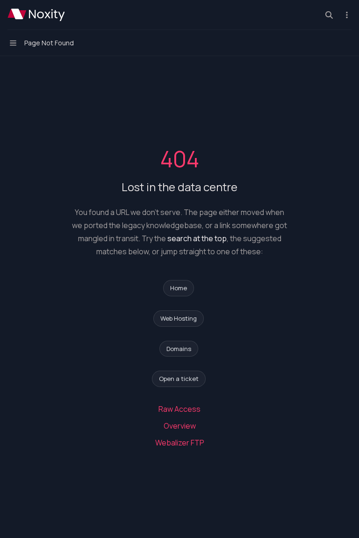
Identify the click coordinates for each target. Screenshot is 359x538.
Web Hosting (178, 318)
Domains (178, 348)
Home (178, 288)
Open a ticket (179, 378)
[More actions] (347, 15)
